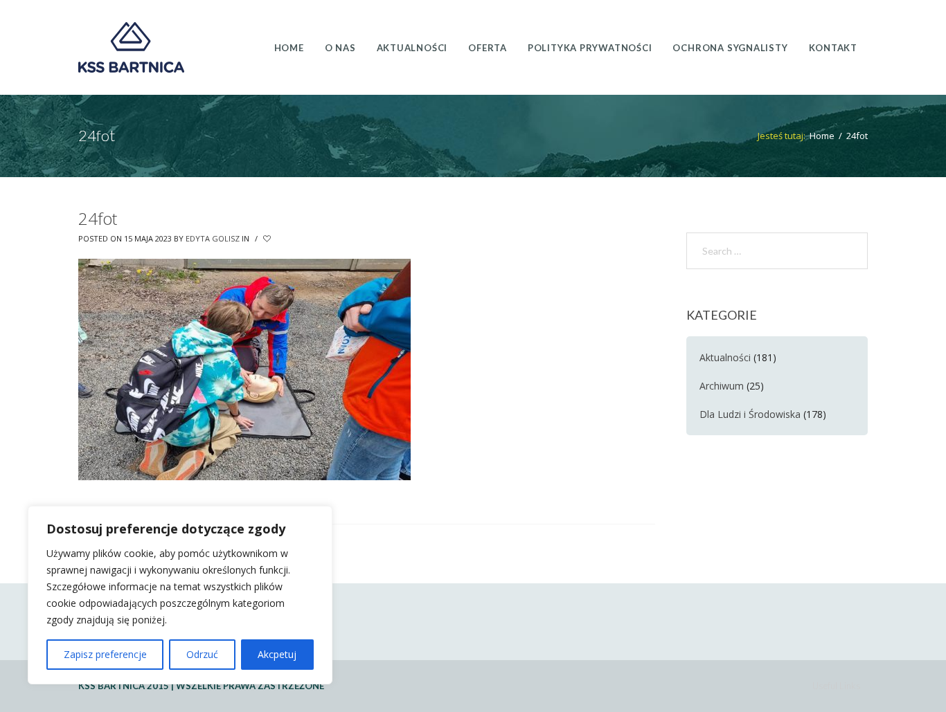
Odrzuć (202, 654)
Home (822, 135)
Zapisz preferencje (105, 654)
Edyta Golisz (213, 238)
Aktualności (725, 357)
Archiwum (721, 385)
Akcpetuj (277, 654)
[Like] (268, 238)
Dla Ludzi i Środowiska (750, 414)
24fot (97, 218)
